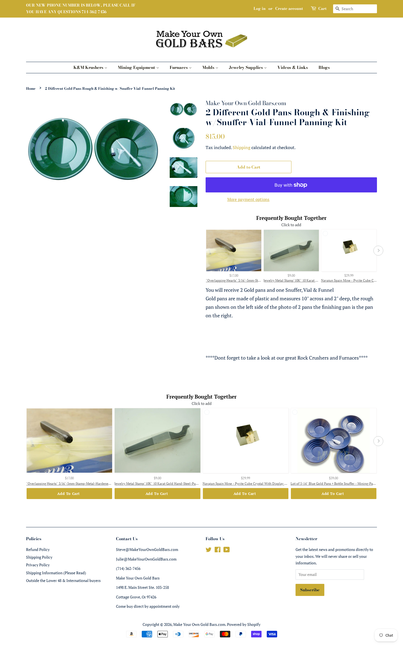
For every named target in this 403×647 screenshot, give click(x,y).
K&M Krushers (88, 67)
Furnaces (179, 67)
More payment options (248, 199)
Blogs (324, 67)
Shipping (241, 147)
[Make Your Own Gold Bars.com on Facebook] (217, 550)
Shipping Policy (39, 557)
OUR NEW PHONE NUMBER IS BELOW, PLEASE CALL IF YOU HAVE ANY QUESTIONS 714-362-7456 (80, 8)
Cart (322, 8)
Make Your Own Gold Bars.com (199, 624)
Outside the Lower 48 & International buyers (63, 580)
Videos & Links (292, 67)
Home (31, 88)
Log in (260, 8)
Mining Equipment (137, 67)
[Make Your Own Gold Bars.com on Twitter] (209, 550)
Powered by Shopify (243, 624)
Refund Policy (38, 549)
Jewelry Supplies (246, 67)
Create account (289, 8)
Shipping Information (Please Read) (56, 572)
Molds (208, 67)
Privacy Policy (38, 564)
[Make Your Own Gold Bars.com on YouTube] (226, 550)
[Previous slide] (204, 251)
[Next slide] (378, 251)
